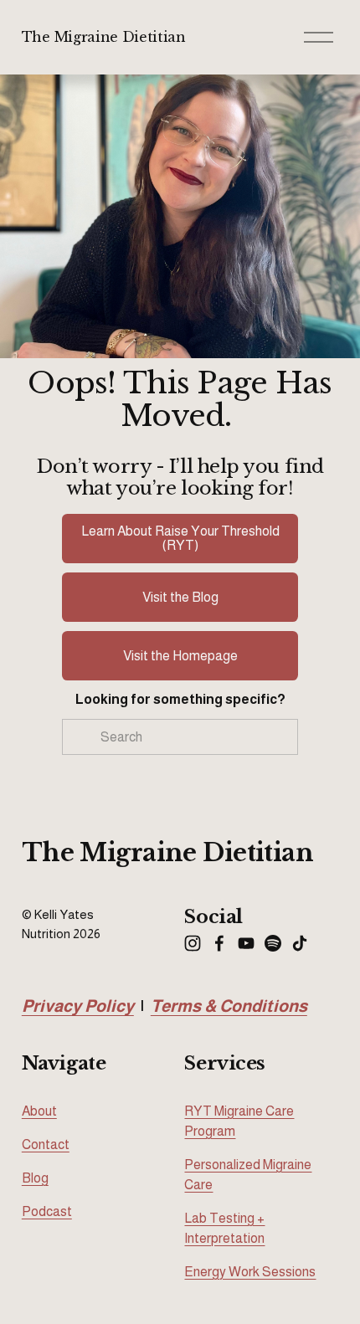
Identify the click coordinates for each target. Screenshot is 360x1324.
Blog (35, 1178)
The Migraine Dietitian (104, 36)
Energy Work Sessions (250, 1272)
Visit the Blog (180, 597)
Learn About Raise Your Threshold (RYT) (180, 538)
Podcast (47, 1211)
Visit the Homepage (180, 656)
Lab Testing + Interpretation (224, 1228)
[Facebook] (219, 943)
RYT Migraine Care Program (239, 1121)
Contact (45, 1144)
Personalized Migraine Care (247, 1174)
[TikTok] (299, 943)
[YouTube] (246, 943)
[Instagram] (192, 943)
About (39, 1111)
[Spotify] (273, 943)
